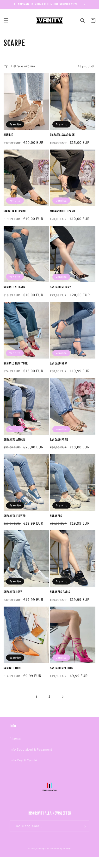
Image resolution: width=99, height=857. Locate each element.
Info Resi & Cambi (23, 760)
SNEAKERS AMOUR (14, 439)
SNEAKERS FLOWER (15, 516)
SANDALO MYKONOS (61, 668)
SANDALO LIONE (13, 668)
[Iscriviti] (84, 826)
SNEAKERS (56, 516)
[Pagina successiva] (62, 696)
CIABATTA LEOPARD (15, 211)
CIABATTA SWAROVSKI (62, 135)
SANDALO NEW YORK (16, 363)
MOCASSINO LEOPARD (62, 211)
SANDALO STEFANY (14, 287)
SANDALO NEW (58, 363)
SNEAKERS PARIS (60, 592)
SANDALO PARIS (59, 439)
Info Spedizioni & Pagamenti (31, 749)
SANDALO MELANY (60, 287)
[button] (6, 20)
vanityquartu (43, 848)
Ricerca (15, 738)
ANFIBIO (8, 135)
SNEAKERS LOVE (13, 592)
